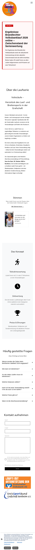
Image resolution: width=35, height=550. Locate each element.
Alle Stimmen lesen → (17, 206)
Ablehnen (15, 548)
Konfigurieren (7, 544)
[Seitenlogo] (9, 8)
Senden (17, 468)
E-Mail (6, 428)
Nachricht (7, 436)
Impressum (19, 542)
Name (6, 420)
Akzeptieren (7, 548)
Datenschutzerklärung (9, 542)
